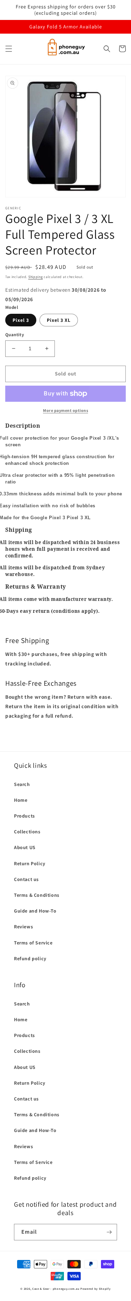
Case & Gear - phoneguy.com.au (55, 1288)
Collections (27, 831)
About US (25, 847)
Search (22, 784)
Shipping (35, 277)
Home (20, 800)
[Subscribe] (109, 1232)
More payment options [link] (65, 410)
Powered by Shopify (95, 1288)
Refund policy (30, 958)
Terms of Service (33, 943)
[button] (8, 48)
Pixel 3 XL (59, 320)
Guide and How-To (35, 911)
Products (24, 816)
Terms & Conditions (36, 895)
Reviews (23, 926)
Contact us (26, 879)
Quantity (14, 335)
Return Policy (29, 863)
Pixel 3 (21, 320)
